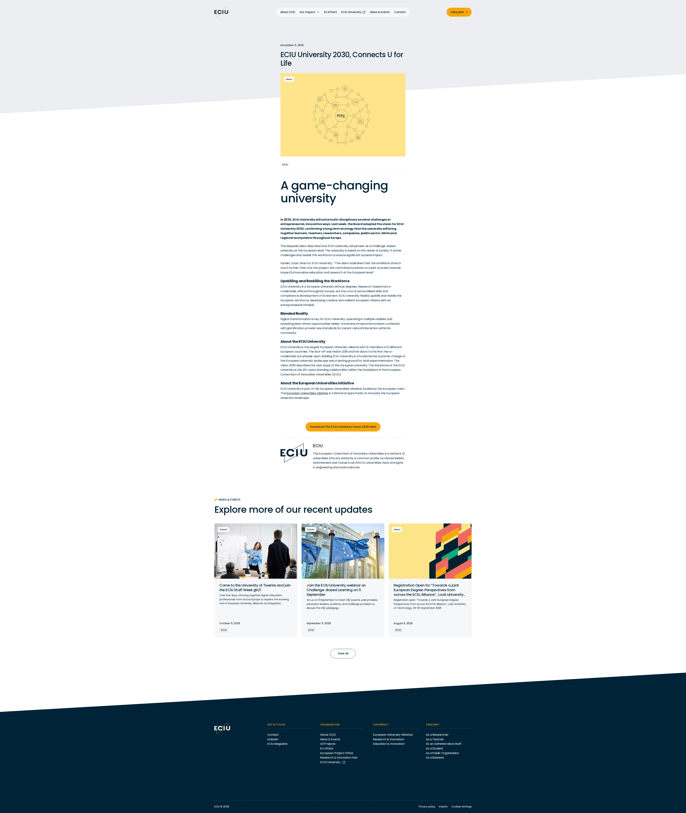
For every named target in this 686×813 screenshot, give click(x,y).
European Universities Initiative (307, 393)
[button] (309, 12)
